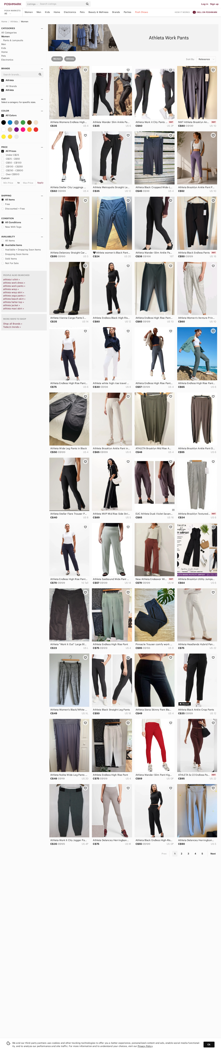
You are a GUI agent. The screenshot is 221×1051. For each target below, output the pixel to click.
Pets (82, 12)
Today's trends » (12, 326)
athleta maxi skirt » (13, 308)
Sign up (214, 4)
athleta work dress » (14, 282)
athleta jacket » (11, 305)
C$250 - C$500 (14, 170)
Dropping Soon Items (16, 254)
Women (29, 12)
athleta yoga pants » (14, 295)
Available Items (13, 245)
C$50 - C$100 (14, 162)
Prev (164, 853)
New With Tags (13, 226)
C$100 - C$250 (14, 166)
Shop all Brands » (12, 323)
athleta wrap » (11, 289)
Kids (47, 12)
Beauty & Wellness (98, 12)
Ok (208, 1044)
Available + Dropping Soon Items (23, 249)
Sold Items (11, 258)
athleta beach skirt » (14, 298)
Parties (127, 12)
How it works (182, 12)
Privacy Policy (145, 1046)
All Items (10, 199)
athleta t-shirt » (11, 279)
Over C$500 (12, 174)
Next (213, 853)
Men (39, 12)
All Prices (11, 151)
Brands (116, 12)
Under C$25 (12, 154)
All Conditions (13, 222)
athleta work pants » (14, 285)
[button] (33, 4)
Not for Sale (12, 263)
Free (7, 204)
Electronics (70, 12)
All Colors (11, 115)
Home (57, 12)
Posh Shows (141, 12)
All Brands (11, 86)
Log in (204, 4)
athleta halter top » (13, 302)
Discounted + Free (15, 208)
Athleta (14, 21)
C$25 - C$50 (13, 158)
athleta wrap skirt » (13, 292)
